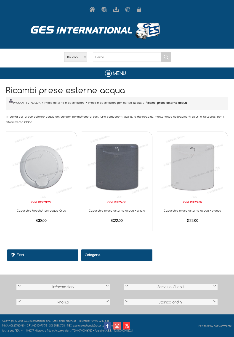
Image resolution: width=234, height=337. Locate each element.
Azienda (105, 9)
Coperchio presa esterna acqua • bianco (192, 210)
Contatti (129, 9)
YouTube (126, 325)
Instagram (117, 325)
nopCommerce (223, 325)
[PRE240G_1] (117, 166)
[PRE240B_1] (192, 166)
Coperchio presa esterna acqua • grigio (117, 210)
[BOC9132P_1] (41, 166)
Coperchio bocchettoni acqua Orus (41, 210)
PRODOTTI (20, 102)
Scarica (117, 9)
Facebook (107, 325)
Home (93, 9)
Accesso (140, 9)
